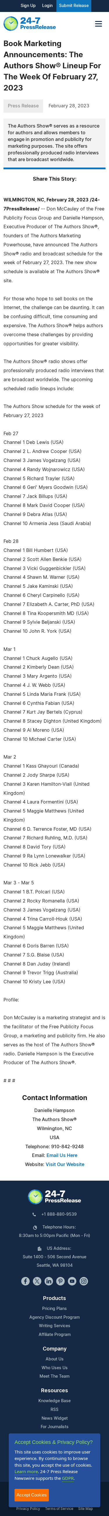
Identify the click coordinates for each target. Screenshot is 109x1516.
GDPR (68, 1478)
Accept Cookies (32, 1494)
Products (54, 1298)
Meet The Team (54, 1376)
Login (47, 6)
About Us (55, 1359)
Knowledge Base (54, 1401)
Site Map (85, 1508)
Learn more (26, 1471)
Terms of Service (59, 1508)
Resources (54, 1390)
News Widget (55, 1418)
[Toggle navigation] (99, 24)
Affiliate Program (55, 1335)
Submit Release (74, 6)
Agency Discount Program (54, 1317)
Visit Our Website (65, 1164)
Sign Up (28, 6)
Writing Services (54, 1326)
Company (55, 1349)
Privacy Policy (28, 1508)
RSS (54, 1410)
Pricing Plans (54, 1309)
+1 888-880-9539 (59, 1214)
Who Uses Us (55, 1368)
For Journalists (55, 1427)
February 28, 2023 (69, 106)
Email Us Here (62, 1155)
